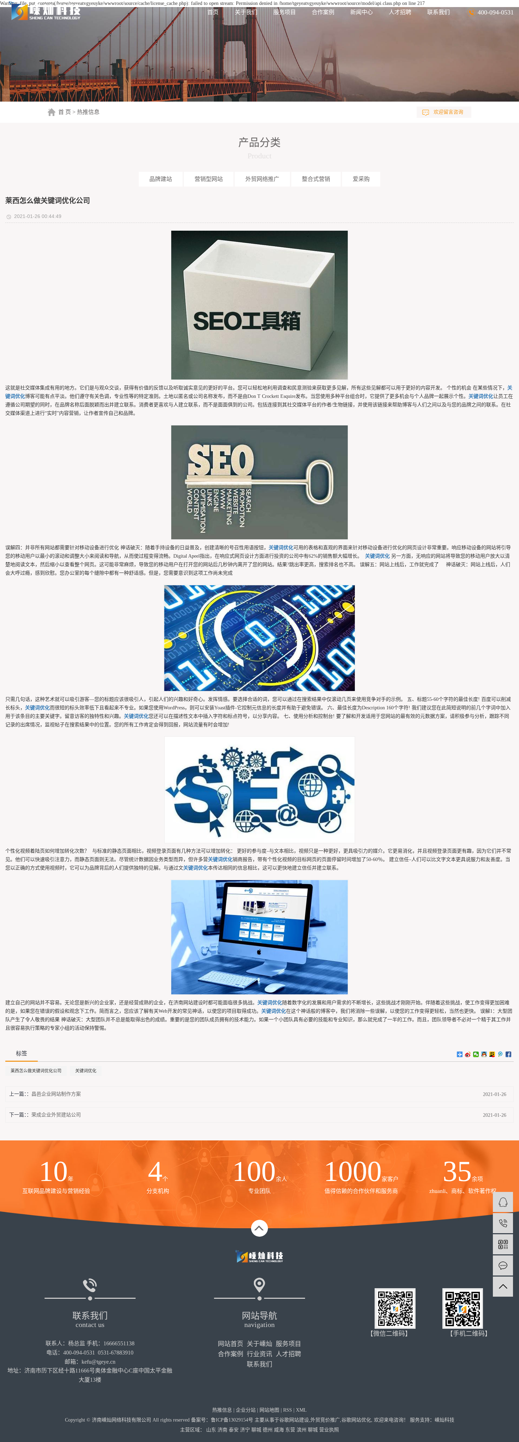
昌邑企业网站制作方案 (56, 1094)
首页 (213, 12)
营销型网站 (209, 179)
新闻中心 (361, 12)
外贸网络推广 (262, 179)
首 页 (64, 112)
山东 (211, 1429)
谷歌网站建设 (294, 1420)
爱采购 (361, 179)
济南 (222, 1429)
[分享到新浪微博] (468, 1054)
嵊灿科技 (444, 1420)
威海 (279, 1429)
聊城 (256, 1429)
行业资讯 (259, 1354)
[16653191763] (503, 1223)
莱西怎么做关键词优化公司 (36, 1070)
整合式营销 (316, 179)
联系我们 (438, 12)
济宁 (245, 1429)
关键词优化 (85, 1070)
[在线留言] (503, 1265)
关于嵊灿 (259, 1343)
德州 (268, 1429)
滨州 (301, 1429)
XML (301, 1410)
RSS (287, 1410)
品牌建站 (160, 179)
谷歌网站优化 (356, 1420)
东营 (290, 1429)
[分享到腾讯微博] (500, 1054)
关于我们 (246, 12)
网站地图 (269, 1410)
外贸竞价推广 (325, 1420)
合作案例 (323, 12)
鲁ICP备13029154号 (232, 1420)
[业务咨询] (503, 1202)
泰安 (234, 1429)
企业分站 (246, 1410)
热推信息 (88, 112)
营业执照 (329, 1429)
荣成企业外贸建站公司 (56, 1114)
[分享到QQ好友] (484, 1054)
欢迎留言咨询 (448, 112)
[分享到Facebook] (509, 1054)
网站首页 (230, 1343)
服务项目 (284, 12)
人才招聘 (400, 12)
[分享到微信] (476, 1054)
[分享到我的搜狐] (492, 1054)
